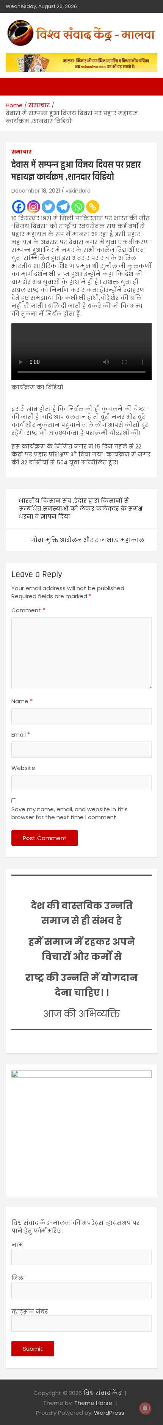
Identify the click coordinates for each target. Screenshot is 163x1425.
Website (23, 768)
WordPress (109, 1413)
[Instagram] (33, 206)
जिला (18, 1278)
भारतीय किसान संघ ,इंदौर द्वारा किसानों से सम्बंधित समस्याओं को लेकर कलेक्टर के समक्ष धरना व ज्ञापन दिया (81, 508)
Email (20, 734)
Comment (28, 610)
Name (22, 701)
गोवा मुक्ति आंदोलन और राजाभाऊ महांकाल (87, 540)
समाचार (21, 151)
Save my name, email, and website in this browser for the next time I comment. (69, 813)
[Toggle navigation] (15, 87)
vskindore (78, 190)
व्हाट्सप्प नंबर (29, 1311)
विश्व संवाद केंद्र (102, 1393)
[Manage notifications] (145, 1408)
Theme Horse (93, 1403)
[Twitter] (48, 206)
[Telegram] (63, 206)
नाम (17, 1245)
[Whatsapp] (78, 206)
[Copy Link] (92, 206)
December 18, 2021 (35, 190)
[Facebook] (18, 206)
